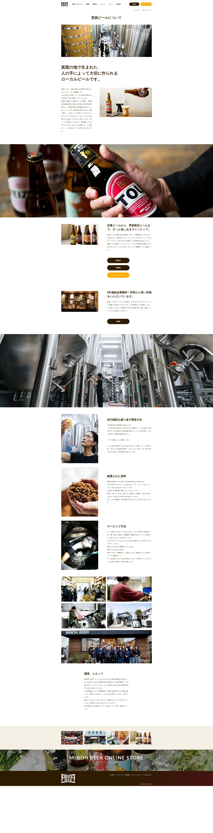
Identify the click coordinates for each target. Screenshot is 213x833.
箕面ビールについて (77, 4)
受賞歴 (87, 4)
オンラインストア (146, 4)
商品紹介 (95, 4)
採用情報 (127, 775)
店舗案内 (134, 4)
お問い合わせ (147, 775)
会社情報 (118, 4)
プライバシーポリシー (137, 775)
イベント (110, 4)
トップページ (137, 10)
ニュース (102, 4)
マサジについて (120, 775)
